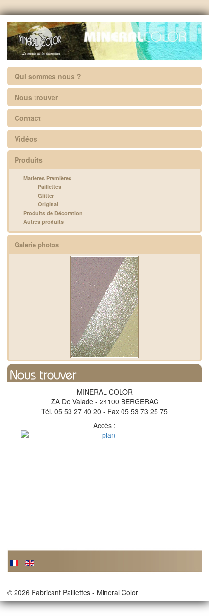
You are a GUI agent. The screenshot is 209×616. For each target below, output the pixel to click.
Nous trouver (36, 97)
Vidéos (26, 139)
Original (48, 204)
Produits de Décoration (53, 212)
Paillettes (49, 186)
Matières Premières (47, 178)
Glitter (46, 195)
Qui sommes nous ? (48, 76)
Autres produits (43, 221)
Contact (28, 118)
